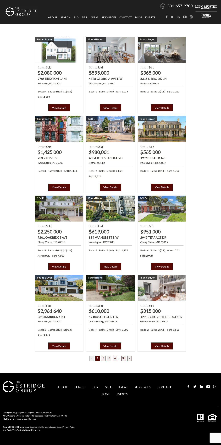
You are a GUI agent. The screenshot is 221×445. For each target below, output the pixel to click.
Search (66, 17)
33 (123, 357)
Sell (84, 17)
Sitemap (32, 419)
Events (150, 17)
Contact (125, 17)
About (52, 17)
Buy (76, 17)
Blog (138, 17)
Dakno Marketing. (33, 430)
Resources (108, 17)
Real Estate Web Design (13, 430)
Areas (94, 17)
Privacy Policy (69, 427)
